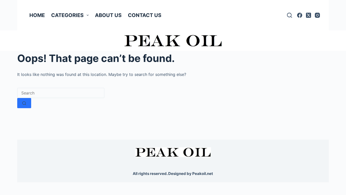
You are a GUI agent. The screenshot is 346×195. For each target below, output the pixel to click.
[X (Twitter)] (308, 15)
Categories (67, 15)
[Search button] (24, 103)
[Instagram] (317, 15)
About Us (108, 15)
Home (37, 15)
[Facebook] (299, 15)
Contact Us (144, 15)
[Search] (289, 15)
